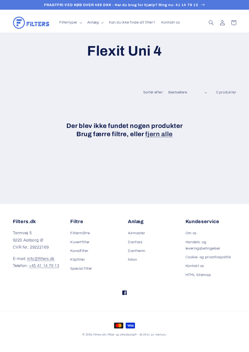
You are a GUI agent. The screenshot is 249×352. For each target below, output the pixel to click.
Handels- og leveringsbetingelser (203, 245)
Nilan (132, 259)
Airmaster (136, 233)
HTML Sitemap (198, 275)
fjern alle (159, 134)
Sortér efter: (153, 92)
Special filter (81, 268)
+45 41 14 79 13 (44, 266)
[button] (70, 22)
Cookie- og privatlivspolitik (208, 257)
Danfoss (135, 242)
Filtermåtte (80, 233)
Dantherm (136, 251)
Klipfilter (77, 259)
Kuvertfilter (80, 242)
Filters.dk (99, 334)
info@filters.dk (41, 259)
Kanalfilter (79, 251)
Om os (191, 233)
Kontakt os (195, 266)
